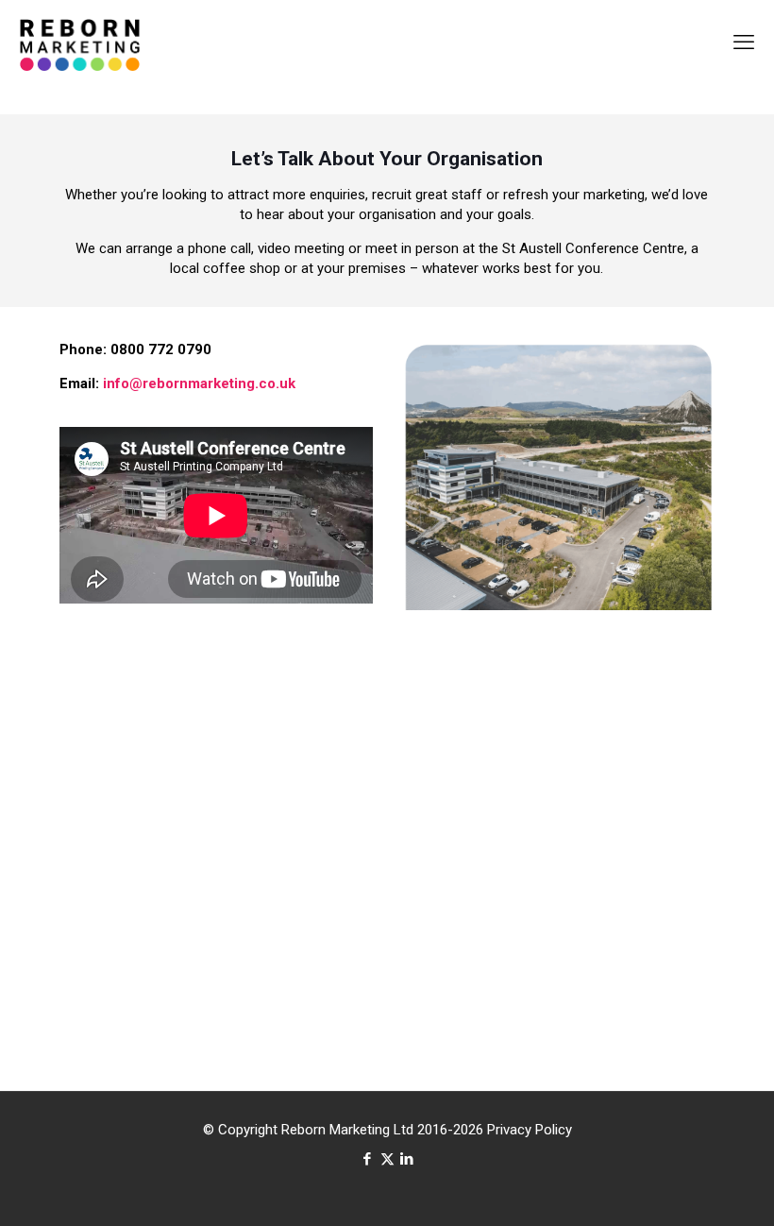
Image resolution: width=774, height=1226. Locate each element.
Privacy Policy (529, 1129)
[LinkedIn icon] (407, 1158)
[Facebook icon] (368, 1158)
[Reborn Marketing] (80, 42)
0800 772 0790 (160, 349)
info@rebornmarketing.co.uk (199, 383)
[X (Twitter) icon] (387, 1158)
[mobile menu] (744, 42)
